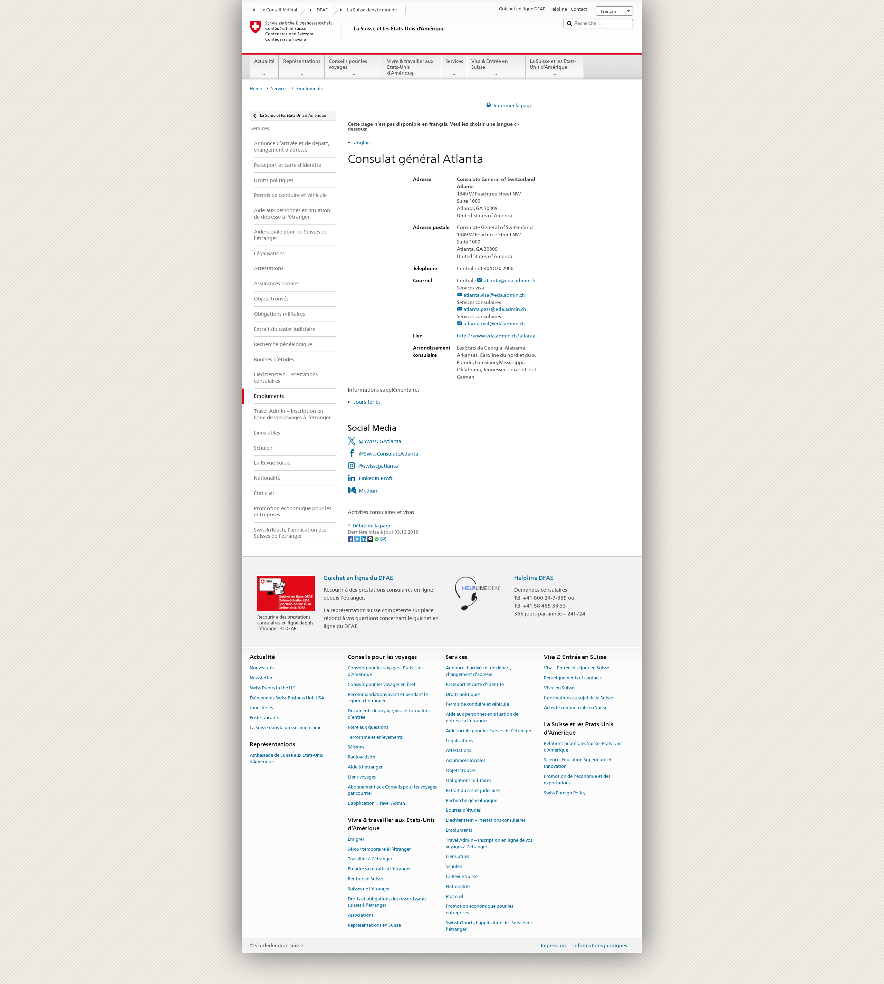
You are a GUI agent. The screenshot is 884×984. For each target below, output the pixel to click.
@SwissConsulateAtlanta (388, 453)
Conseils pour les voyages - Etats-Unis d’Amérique (385, 671)
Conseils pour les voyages (348, 64)
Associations (360, 915)
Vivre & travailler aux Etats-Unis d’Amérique (410, 66)
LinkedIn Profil (376, 478)
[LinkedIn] (364, 538)
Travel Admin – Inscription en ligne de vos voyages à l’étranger (489, 843)
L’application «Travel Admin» (377, 803)
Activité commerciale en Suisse (575, 707)
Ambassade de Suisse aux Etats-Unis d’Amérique (286, 758)
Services (454, 61)
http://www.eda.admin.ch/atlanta (496, 335)
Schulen (454, 866)
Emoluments (459, 830)
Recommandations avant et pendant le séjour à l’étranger (388, 698)
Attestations (458, 750)
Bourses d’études (463, 810)
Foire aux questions (368, 727)
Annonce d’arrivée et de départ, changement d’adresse (478, 671)
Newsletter (261, 677)
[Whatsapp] (377, 538)
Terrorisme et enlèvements (375, 737)
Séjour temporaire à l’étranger (379, 849)
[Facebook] (351, 538)
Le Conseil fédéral (278, 9)
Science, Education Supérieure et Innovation (578, 763)
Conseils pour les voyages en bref (381, 684)
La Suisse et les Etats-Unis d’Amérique (553, 64)
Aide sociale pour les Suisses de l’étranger (488, 730)
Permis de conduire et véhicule (477, 704)
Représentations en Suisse (374, 925)
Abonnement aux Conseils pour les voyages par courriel (392, 790)
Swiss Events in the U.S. (273, 687)
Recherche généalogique (471, 800)
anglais (362, 142)
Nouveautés (262, 667)
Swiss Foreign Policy (564, 792)
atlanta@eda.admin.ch (510, 280)
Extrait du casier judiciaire (473, 790)
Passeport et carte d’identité (475, 684)
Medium (369, 490)
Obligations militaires (468, 780)
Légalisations (459, 740)
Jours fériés (367, 402)
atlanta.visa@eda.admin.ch (494, 295)
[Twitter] (357, 538)
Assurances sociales (465, 760)
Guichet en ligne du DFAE (358, 577)
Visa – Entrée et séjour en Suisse (576, 667)
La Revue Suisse (462, 876)
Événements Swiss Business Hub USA (287, 697)
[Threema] (370, 538)
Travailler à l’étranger (370, 859)
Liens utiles (457, 856)
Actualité (264, 61)
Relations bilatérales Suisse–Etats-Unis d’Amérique (583, 747)
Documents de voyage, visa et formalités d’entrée (389, 714)
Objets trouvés (460, 770)
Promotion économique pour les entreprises (479, 910)
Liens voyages (362, 777)
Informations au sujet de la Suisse (578, 697)
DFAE (322, 9)
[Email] (383, 538)
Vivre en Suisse (559, 687)
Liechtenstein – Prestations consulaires (485, 820)
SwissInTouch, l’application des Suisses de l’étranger (489, 926)
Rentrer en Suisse (365, 878)
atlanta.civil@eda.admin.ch (494, 323)
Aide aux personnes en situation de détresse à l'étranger (482, 717)
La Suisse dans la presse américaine (285, 727)
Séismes (356, 747)
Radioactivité (361, 757)
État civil (454, 896)
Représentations (301, 61)
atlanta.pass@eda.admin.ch (494, 309)
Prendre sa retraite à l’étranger (379, 868)
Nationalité (458, 886)
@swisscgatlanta (378, 465)
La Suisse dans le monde (372, 9)
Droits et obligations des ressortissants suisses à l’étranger (387, 902)
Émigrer (356, 839)
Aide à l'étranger (365, 767)
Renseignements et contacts (573, 677)
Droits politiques (463, 694)
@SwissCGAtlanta (379, 441)
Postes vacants (264, 717)
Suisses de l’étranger (369, 888)
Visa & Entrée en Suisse (489, 64)
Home (256, 88)
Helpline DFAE (534, 577)
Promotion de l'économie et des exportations (577, 779)
